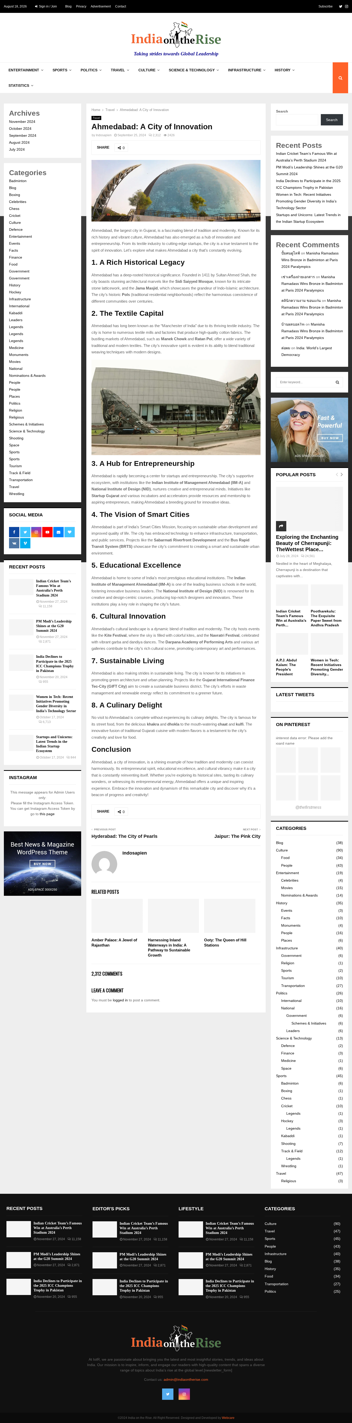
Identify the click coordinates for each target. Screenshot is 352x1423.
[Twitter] (167, 1394)
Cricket (14, 216)
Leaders (15, 320)
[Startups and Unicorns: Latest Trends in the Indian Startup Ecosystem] (21, 743)
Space (14, 445)
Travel (118, 70)
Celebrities (17, 202)
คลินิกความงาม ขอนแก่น (301, 301)
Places (14, 396)
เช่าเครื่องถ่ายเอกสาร (298, 277)
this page (47, 814)
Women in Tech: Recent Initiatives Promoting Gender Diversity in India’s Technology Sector (306, 201)
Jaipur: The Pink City (237, 836)
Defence (16, 229)
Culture (146, 70)
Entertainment (24, 70)
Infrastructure (244, 70)
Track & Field (19, 473)
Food (13, 264)
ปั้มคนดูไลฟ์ (290, 253)
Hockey (15, 292)
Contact (120, 6)
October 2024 (20, 128)
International (19, 306)
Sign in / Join (47, 6)
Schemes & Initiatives (26, 424)
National (15, 369)
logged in (120, 1000)
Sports (60, 70)
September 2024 (22, 135)
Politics (89, 70)
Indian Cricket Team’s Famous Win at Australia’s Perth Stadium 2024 (57, 1227)
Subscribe (326, 6)
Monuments (18, 355)
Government (19, 271)
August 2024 (19, 142)
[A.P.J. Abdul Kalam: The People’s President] (292, 643)
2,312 (157, 135)
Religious (16, 417)
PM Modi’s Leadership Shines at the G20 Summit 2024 (54, 626)
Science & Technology (192, 70)
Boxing (14, 195)
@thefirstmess (308, 807)
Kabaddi (15, 313)
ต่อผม (285, 348)
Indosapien (104, 135)
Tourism (15, 466)
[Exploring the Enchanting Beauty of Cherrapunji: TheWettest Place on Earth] (309, 509)
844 (73, 757)
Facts (13, 250)
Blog (68, 6)
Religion (15, 410)
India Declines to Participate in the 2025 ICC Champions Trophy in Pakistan (57, 1285)
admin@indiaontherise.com (186, 1379)
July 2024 (17, 149)
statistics (19, 85)
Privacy (81, 6)
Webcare (228, 1418)
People (14, 382)
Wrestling (16, 494)
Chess (14, 209)
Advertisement (101, 6)
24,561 (310, 556)
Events (14, 243)
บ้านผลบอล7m (293, 324)
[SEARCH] (337, 382)
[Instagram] (184, 1394)
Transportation (21, 480)
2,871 (47, 641)
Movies (15, 362)
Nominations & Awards (27, 375)
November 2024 (22, 122)
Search (282, 111)
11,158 (47, 606)
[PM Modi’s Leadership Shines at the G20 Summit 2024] (21, 627)
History (282, 70)
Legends (16, 327)
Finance (15, 257)
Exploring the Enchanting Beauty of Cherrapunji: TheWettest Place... (307, 543)
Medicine (16, 348)
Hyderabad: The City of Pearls (124, 836)
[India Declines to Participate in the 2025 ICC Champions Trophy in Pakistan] (21, 662)
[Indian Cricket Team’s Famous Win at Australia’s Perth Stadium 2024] (21, 587)
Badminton (18, 181)
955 (45, 682)
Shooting (16, 438)
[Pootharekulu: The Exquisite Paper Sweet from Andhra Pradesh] (327, 595)
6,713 (47, 722)
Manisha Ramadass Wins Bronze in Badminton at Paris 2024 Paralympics (310, 260)
